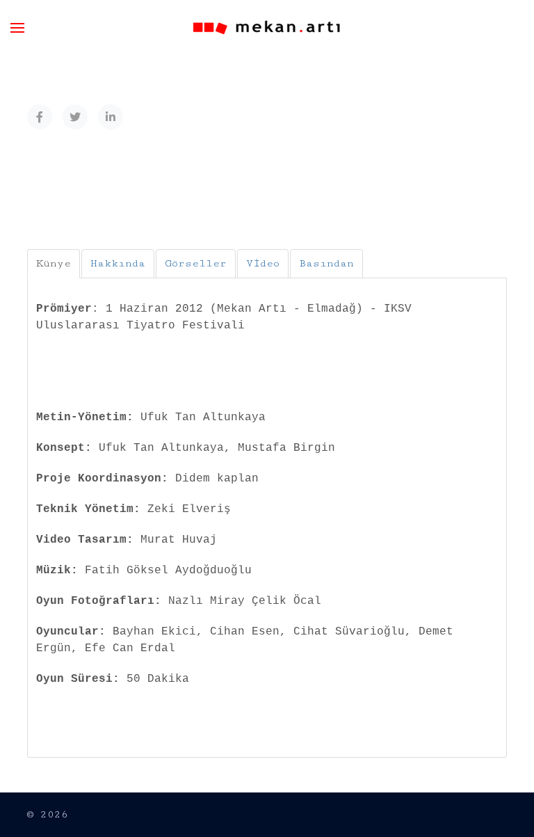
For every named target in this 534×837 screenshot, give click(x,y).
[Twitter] (75, 116)
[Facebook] (39, 116)
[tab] (53, 263)
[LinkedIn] (110, 116)
